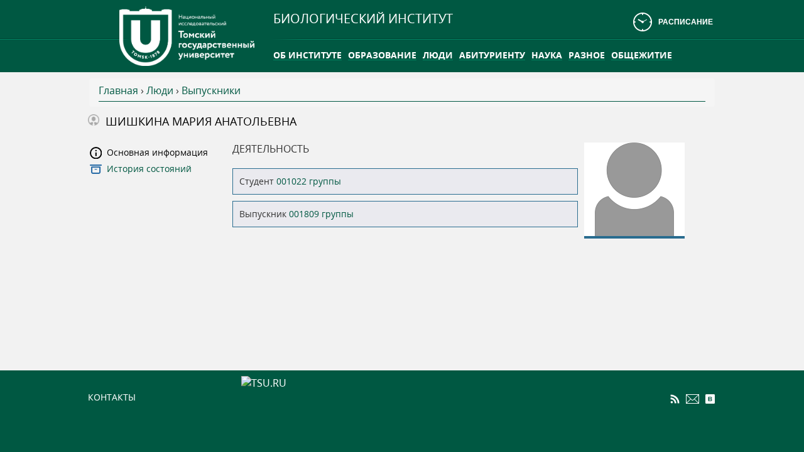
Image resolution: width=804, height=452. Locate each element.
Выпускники (211, 90)
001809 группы (321, 214)
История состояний (149, 169)
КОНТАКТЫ (112, 397)
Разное (586, 55)
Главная (118, 90)
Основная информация (157, 152)
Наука (546, 55)
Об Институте (307, 55)
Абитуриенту (492, 55)
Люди (438, 55)
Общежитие (641, 55)
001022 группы (308, 181)
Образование (382, 55)
